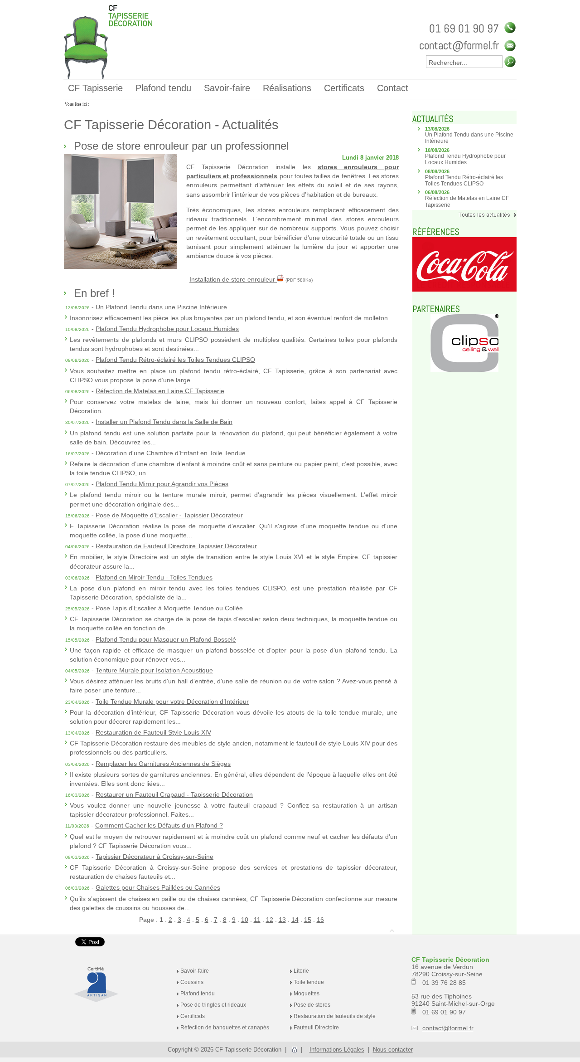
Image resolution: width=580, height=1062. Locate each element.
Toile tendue (309, 982)
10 (244, 919)
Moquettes (306, 993)
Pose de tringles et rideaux (213, 1005)
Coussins (191, 982)
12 (269, 919)
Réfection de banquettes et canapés (224, 1027)
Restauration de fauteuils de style (335, 1016)
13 (282, 919)
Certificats (192, 1016)
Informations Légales (336, 1049)
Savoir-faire (194, 971)
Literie (301, 971)
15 (307, 919)
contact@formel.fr (448, 1028)
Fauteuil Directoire (316, 1027)
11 (257, 919)
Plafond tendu (197, 993)
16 (320, 919)
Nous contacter (393, 1049)
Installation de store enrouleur (233, 279)
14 (295, 919)
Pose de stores (312, 1005)
